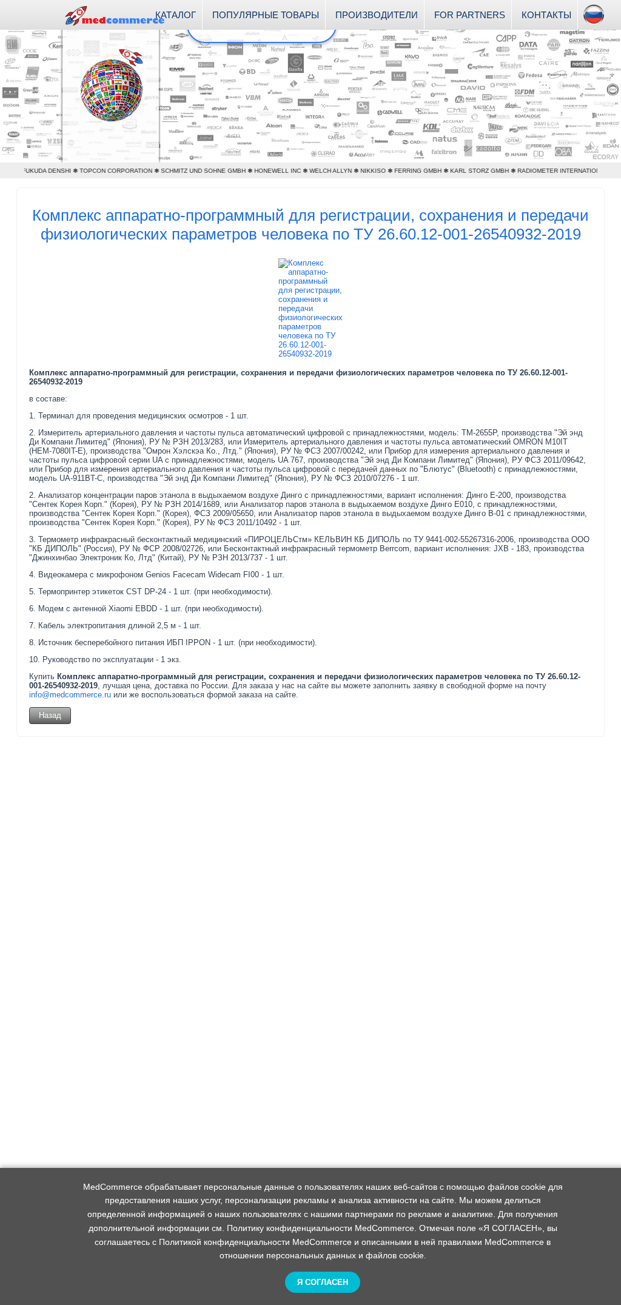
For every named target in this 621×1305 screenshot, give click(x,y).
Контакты (546, 15)
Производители (376, 15)
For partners (469, 15)
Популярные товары (265, 15)
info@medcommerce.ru (70, 694)
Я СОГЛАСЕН (322, 1282)
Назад (50, 715)
